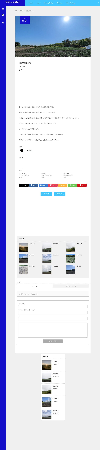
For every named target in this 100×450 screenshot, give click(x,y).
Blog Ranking (71, 3)
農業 (22, 70)
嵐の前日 (66, 173)
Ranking (59, 3)
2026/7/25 (22, 173)
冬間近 (44, 173)
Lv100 (23, 67)
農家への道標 (12, 2)
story (38, 3)
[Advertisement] (53, 89)
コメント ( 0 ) (35, 286)
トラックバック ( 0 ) (71, 286)
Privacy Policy (48, 3)
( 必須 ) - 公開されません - (27, 310)
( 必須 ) (21, 303)
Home (31, 3)
